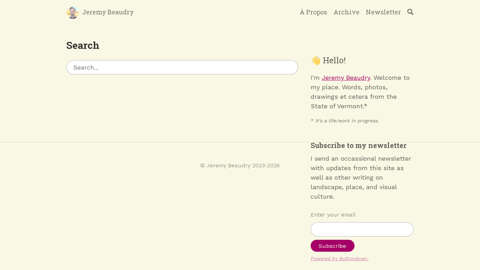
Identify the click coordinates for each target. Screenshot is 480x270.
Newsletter (383, 12)
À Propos (313, 12)
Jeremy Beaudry (108, 12)
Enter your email (333, 214)
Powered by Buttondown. (340, 258)
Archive (346, 12)
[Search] (410, 12)
